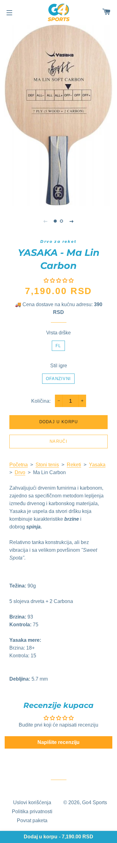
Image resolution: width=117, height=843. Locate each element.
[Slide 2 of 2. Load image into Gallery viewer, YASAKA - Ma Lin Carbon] (62, 221)
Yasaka (97, 464)
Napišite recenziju (58, 742)
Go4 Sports (94, 802)
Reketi (74, 464)
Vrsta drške (58, 332)
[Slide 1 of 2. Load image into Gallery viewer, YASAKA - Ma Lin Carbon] (55, 221)
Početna (18, 464)
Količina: (41, 401)
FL (58, 345)
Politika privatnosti (32, 811)
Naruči (58, 441)
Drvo (20, 472)
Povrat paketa (32, 820)
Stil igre (58, 365)
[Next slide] (72, 221)
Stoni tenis (47, 464)
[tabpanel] (58, 114)
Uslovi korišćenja (32, 802)
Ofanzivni (58, 378)
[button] (59, 280)
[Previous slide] (45, 221)
